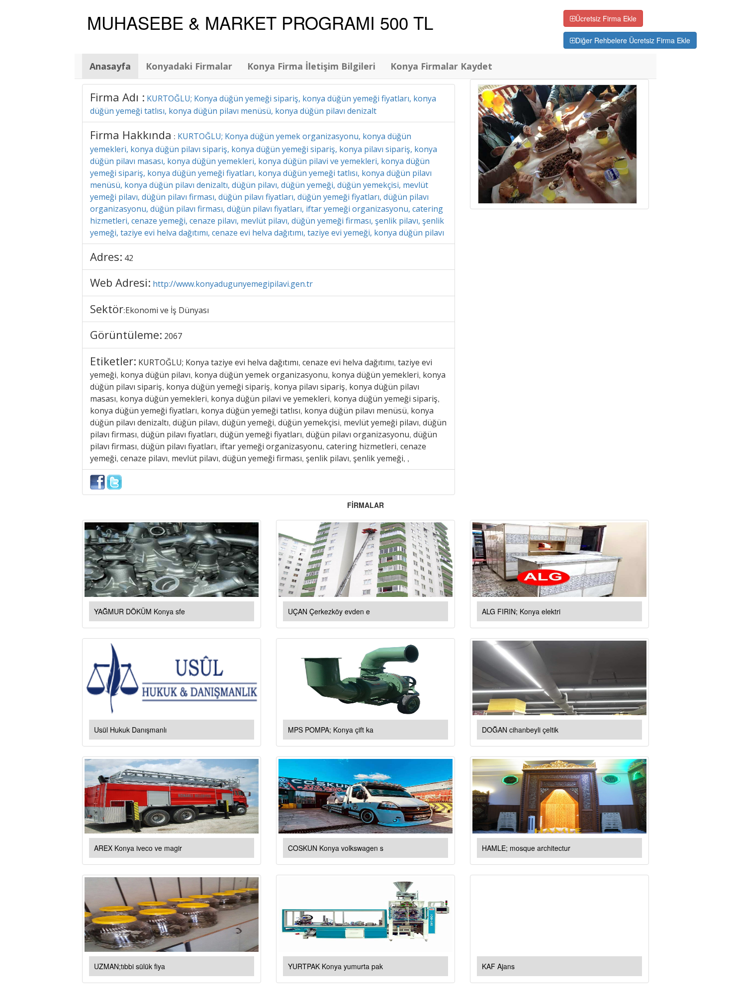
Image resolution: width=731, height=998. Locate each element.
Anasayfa (110, 66)
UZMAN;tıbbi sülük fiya (129, 966)
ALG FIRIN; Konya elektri (521, 611)
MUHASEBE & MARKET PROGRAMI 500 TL (260, 22)
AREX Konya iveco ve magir (138, 848)
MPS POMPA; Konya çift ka (330, 730)
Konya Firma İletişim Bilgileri (311, 66)
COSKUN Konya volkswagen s (335, 848)
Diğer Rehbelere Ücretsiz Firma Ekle (632, 40)
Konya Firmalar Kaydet (441, 66)
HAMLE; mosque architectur (526, 848)
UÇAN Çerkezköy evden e (329, 611)
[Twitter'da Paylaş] (114, 481)
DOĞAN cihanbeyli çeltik (520, 730)
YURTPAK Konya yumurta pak (335, 966)
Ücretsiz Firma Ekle (606, 18)
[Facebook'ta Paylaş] (97, 481)
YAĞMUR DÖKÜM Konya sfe (139, 611)
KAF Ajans (498, 966)
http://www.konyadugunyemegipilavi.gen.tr (233, 283)
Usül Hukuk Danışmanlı (130, 730)
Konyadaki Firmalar (189, 66)
